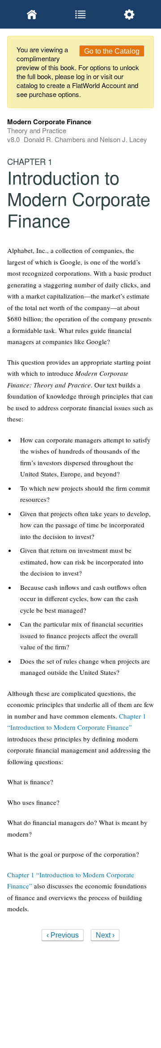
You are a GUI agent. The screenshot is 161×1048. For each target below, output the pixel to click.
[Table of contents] (80, 14)
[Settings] (129, 14)
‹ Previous (63, 935)
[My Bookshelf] (31, 14)
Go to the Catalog (112, 51)
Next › (105, 935)
